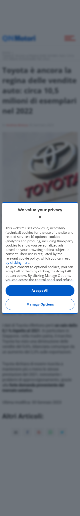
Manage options (40, 304)
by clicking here (17, 262)
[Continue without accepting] (40, 217)
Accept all (40, 290)
